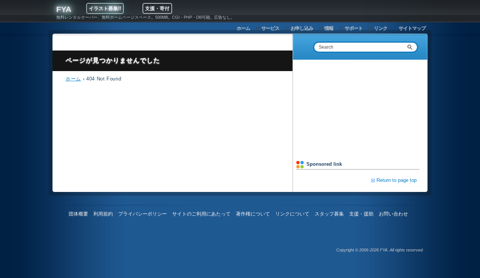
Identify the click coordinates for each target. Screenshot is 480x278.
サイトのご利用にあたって (201, 214)
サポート (354, 28)
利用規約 (103, 214)
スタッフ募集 (329, 214)
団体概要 (78, 214)
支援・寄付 (157, 8)
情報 (328, 28)
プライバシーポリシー (142, 214)
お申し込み (302, 28)
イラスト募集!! (105, 8)
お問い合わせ (393, 214)
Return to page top (396, 180)
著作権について (253, 214)
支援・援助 (361, 214)
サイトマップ (412, 28)
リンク (380, 28)
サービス (270, 28)
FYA (63, 9)
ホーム (243, 28)
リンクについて (292, 214)
